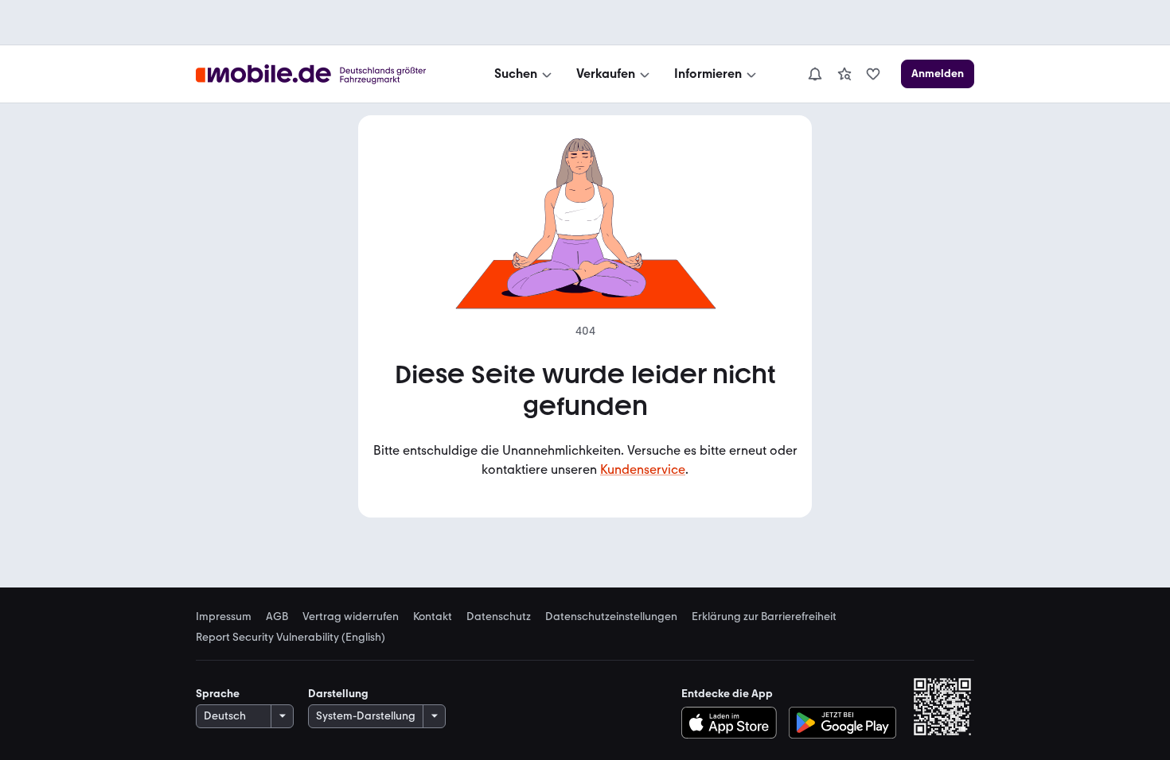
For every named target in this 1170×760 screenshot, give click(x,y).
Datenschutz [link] (498, 617)
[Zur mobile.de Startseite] (325, 74)
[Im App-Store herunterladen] (732, 723)
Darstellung (338, 693)
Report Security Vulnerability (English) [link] (290, 637)
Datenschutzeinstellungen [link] (611, 617)
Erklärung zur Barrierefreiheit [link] (764, 617)
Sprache (218, 693)
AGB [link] (277, 617)
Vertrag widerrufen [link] (350, 617)
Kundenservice (642, 469)
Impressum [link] (224, 617)
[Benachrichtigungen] (814, 74)
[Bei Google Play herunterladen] (842, 723)
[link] (844, 73)
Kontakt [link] (432, 617)
